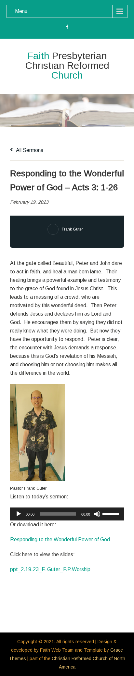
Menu (21, 11)
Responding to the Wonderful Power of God (60, 539)
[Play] (18, 514)
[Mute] (97, 514)
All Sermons (29, 150)
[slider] (111, 513)
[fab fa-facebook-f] (67, 27)
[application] (67, 513)
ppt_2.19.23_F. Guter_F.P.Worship (50, 569)
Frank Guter (72, 229)
